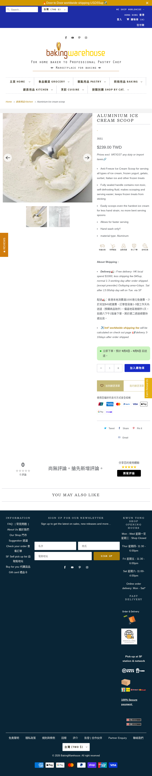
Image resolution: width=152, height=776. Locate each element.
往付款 (141, 25)
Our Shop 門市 (18, 535)
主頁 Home (18, 81)
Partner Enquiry (117, 737)
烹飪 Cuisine (70, 89)
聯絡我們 (138, 737)
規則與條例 (48, 737)
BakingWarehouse (70, 755)
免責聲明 (14, 737)
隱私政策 (30, 737)
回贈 (64, 737)
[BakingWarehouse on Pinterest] (79, 37)
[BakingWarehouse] (76, 57)
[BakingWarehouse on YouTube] (72, 37)
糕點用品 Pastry (90, 81)
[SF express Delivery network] (125, 685)
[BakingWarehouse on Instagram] (86, 37)
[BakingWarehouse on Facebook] (66, 37)
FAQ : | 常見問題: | (18, 523)
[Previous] (8, 158)
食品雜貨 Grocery (52, 81)
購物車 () (137, 20)
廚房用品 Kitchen (36, 89)
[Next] (87, 158)
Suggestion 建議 (18, 540)
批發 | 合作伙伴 (93, 737)
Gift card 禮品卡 (18, 572)
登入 (119, 20)
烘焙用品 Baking (126, 81)
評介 (75, 737)
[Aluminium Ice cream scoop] (47, 157)
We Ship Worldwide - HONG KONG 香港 (130, 10)
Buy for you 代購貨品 (18, 566)
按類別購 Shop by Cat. (108, 89)
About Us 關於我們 (18, 529)
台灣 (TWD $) (53, 9)
